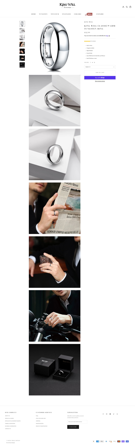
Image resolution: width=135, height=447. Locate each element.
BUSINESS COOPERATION (10, 426)
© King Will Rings (13, 440)
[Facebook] (90, 62)
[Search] (127, 7)
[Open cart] (130, 7)
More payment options (100, 81)
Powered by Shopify (10, 442)
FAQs (37, 415)
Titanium (55, 14)
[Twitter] (92, 62)
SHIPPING (38, 421)
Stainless (66, 14)
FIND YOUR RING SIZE (41, 418)
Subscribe (73, 427)
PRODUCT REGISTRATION (41, 426)
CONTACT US (8, 428)
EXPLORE (100, 14)
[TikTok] (113, 414)
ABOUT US (7, 415)
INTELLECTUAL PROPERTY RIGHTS (13, 421)
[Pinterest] (94, 62)
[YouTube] (110, 414)
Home (33, 14)
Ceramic (77, 14)
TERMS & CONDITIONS (10, 423)
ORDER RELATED (39, 423)
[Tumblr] (117, 414)
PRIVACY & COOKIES (9, 418)
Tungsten (43, 14)
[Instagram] (106, 414)
